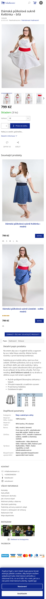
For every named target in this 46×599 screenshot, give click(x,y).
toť (35, 581)
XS (3, 241)
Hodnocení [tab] (13, 341)
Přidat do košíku (21, 126)
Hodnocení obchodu (8, 496)
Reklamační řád (7, 513)
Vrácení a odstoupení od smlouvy (13, 510)
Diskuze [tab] (21, 341)
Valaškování (8, 478)
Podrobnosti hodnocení (30, 20)
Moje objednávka (7, 515)
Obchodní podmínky (8, 504)
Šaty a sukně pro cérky (24, 415)
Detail (39, 236)
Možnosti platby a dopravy (11, 501)
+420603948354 (10, 474)
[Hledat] (29, 3)
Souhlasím (22, 593)
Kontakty (4, 490)
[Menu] (41, 3)
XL (17, 241)
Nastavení (22, 586)
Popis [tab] (5, 341)
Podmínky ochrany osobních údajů (14, 507)
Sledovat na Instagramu (20, 539)
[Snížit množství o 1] (9, 127)
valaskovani (8, 481)
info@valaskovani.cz (11, 471)
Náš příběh (5, 493)
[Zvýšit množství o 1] (9, 124)
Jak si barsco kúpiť (8, 499)
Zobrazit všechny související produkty (23, 334)
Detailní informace (8, 136)
